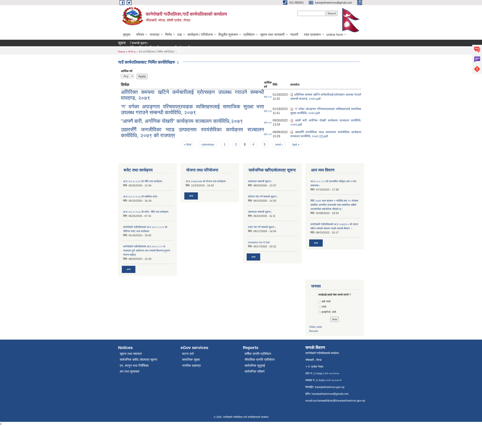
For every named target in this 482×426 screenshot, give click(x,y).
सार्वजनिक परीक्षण (255, 371)
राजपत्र (154, 35)
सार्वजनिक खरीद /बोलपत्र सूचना (138, 359)
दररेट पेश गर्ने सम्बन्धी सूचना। (262, 227)
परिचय (140, 35)
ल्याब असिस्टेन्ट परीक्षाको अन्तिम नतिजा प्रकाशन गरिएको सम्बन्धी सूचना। (141, 55)
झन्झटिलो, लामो (329, 311)
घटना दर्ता (188, 354)
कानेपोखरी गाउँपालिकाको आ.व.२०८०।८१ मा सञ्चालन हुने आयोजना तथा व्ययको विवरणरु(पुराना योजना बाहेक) (146, 250)
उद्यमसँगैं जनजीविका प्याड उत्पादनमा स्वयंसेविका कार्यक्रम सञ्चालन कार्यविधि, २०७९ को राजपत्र (192, 132)
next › (279, 144)
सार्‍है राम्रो (326, 301)
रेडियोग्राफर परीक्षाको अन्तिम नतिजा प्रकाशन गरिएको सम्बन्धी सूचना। (140, 51)
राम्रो (324, 306)
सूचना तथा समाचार (131, 354)
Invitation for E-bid (259, 242)
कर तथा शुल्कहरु (130, 371)
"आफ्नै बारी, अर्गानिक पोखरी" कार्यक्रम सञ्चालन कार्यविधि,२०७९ (182, 121)
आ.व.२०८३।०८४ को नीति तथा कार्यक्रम (142, 181)
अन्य (129, 269)
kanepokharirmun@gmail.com (330, 393)
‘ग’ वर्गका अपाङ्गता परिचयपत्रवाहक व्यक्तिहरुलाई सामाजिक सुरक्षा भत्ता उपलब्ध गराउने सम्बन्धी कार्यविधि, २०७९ (192, 109)
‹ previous (207, 144)
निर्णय (168, 35)
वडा (179, 35)
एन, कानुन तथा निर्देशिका (134, 365)
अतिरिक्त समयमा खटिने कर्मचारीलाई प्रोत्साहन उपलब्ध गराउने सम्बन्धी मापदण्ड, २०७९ (192, 95)
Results (313, 330)
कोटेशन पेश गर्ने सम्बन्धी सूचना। (263, 196)
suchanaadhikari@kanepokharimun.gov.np (339, 400)
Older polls (315, 326)
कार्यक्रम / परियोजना (200, 35)
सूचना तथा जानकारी (272, 35)
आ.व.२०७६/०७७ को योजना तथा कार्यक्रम (206, 181)
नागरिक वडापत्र (191, 365)
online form (334, 35)
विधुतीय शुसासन (228, 35)
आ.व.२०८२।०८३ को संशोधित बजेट (140, 196)
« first (187, 144)
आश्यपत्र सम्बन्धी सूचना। (260, 181)
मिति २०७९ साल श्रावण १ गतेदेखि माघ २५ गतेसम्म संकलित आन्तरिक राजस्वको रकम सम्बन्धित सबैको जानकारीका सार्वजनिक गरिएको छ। (334, 204)
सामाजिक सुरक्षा (191, 359)
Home (121, 51)
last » (295, 144)
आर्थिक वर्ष (126, 71)
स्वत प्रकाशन (312, 35)
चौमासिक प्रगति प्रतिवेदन (260, 359)
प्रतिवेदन (249, 35)
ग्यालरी (294, 35)
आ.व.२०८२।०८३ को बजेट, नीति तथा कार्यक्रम (145, 211)
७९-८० (268, 96)
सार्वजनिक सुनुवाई (255, 365)
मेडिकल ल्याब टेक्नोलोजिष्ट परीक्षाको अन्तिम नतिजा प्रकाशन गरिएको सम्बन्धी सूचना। (147, 47)
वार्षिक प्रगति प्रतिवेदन (258, 354)
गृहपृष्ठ (126, 35)
